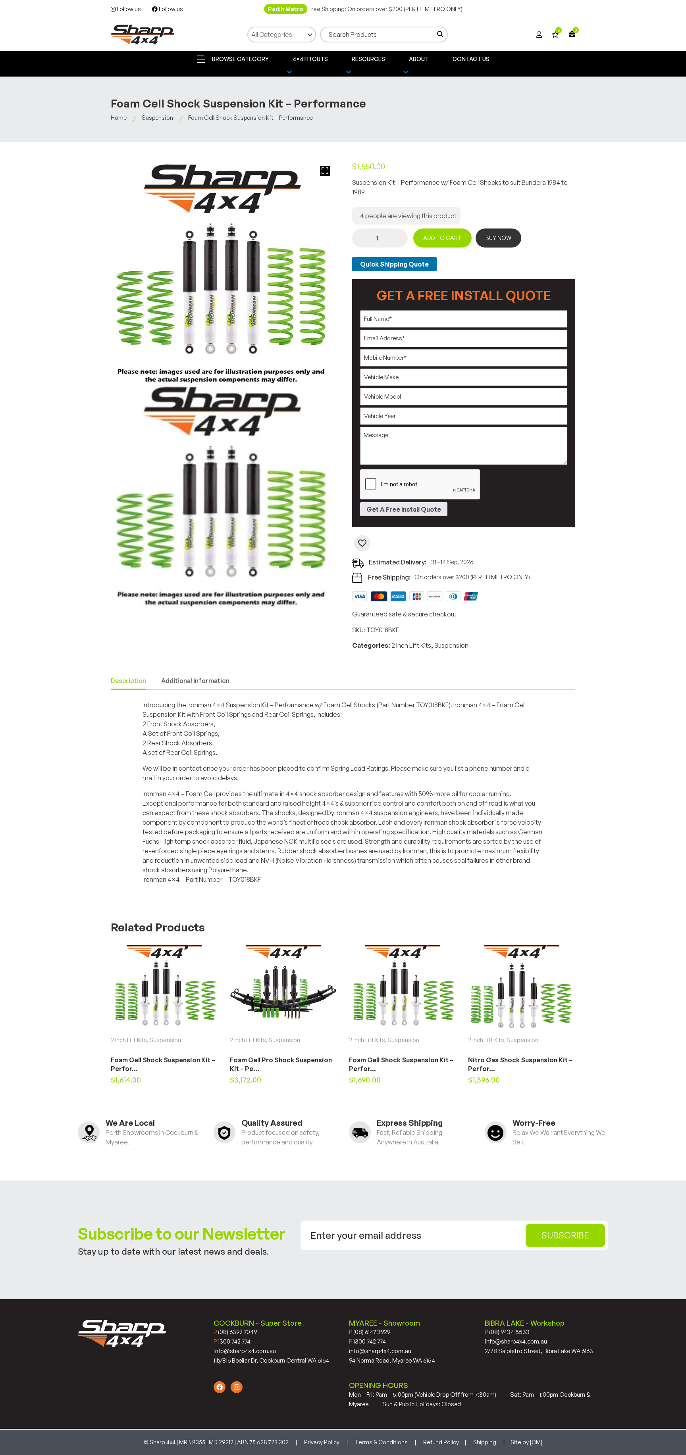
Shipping (484, 1442)
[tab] (128, 681)
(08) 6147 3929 (369, 1332)
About (419, 59)
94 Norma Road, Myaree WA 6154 (392, 1360)
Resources (368, 59)
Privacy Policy (321, 1442)
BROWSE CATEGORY (240, 59)
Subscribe (565, 1235)
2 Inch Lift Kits (411, 645)
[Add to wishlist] (362, 543)
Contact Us (471, 59)
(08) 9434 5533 (507, 1332)
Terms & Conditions (381, 1442)
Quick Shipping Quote (394, 264)
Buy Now (498, 237)
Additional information (195, 681)
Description (128, 681)
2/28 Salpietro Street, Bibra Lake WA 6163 (539, 1351)
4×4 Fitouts (310, 59)
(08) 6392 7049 (235, 1332)
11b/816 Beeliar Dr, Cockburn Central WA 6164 (271, 1360)
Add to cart (442, 237)
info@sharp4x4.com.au (245, 1351)
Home (119, 117)
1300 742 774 (232, 1341)
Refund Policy (441, 1442)
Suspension (157, 117)
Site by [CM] (526, 1442)
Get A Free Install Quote (403, 509)
